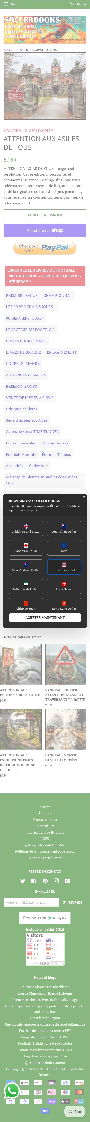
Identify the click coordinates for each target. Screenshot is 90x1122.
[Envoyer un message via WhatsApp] (12, 1090)
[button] (26, 528)
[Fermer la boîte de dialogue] (84, 497)
